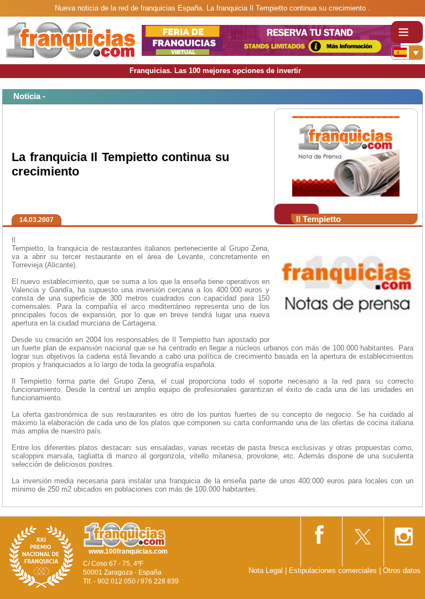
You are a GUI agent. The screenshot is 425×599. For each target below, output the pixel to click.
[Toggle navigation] (407, 32)
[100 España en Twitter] (362, 533)
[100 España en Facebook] (320, 532)
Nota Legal (265, 570)
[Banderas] (407, 52)
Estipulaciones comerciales (334, 570)
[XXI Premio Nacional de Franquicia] (41, 556)
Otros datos (402, 570)
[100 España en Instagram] (403, 533)
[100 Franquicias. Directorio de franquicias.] (71, 39)
